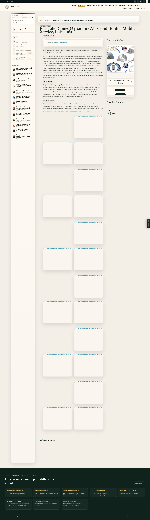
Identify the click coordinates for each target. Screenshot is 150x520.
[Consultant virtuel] (138, 1)
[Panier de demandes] (144, 1)
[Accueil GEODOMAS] (135, 1)
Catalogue (73, 5)
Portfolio (81, 5)
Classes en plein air (93, 5)
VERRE (125, 8)
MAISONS (137, 5)
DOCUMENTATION (139, 8)
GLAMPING (122, 5)
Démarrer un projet (12, 475)
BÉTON (131, 8)
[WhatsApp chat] (147, 1)
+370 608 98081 (140, 516)
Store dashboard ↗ (23, 461)
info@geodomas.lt (130, 516)
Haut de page (139, 483)
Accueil (41, 20)
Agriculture (113, 5)
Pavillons (104, 5)
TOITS (143, 5)
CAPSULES (130, 5)
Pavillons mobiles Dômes (60, 42)
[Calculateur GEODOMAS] (141, 1)
